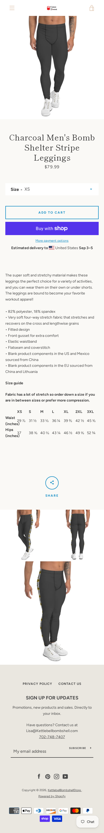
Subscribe (77, 748)
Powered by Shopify (52, 796)
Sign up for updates (52, 698)
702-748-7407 (52, 737)
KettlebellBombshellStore (65, 790)
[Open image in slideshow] (52, 67)
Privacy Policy (37, 684)
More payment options (52, 241)
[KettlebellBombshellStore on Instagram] (56, 776)
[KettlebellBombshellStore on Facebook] (39, 776)
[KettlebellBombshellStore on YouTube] (65, 776)
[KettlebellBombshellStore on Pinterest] (47, 776)
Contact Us (69, 684)
